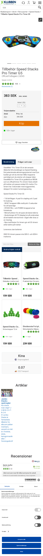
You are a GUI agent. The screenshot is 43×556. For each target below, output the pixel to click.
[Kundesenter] (23, 2)
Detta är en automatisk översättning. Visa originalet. (19, 475)
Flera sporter (23, 12)
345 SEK (20, 117)
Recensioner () (7, 86)
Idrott (14, 12)
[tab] (9, 162)
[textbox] (15, 244)
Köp (21, 123)
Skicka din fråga (34, 244)
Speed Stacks (34, 12)
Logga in (28, 2)
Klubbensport (6, 12)
